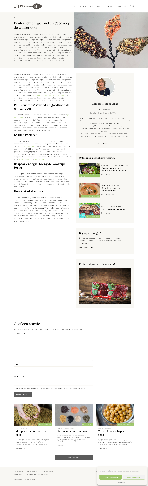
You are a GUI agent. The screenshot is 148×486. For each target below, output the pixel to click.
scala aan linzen (27, 146)
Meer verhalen (74, 457)
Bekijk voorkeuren (133, 477)
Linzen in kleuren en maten (73, 431)
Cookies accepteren (110, 477)
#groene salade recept (86, 175)
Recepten (83, 6)
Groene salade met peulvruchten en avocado (114, 169)
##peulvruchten (86, 196)
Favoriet (99, 6)
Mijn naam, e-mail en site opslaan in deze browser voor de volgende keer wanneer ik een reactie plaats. (51, 388)
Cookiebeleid (121, 482)
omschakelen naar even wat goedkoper (49, 95)
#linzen (90, 424)
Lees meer (103, 143)
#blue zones (42, 424)
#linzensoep (95, 196)
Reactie (19, 333)
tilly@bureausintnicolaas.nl (38, 474)
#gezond (89, 216)
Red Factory (31, 479)
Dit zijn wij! (108, 6)
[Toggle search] (125, 6)
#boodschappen (122, 424)
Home (75, 6)
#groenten (130, 424)
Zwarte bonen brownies (113, 209)
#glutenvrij (95, 216)
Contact (118, 6)
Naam (18, 364)
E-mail (19, 376)
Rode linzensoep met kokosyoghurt (112, 189)
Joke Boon (39, 159)
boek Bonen (24, 159)
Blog (91, 6)
